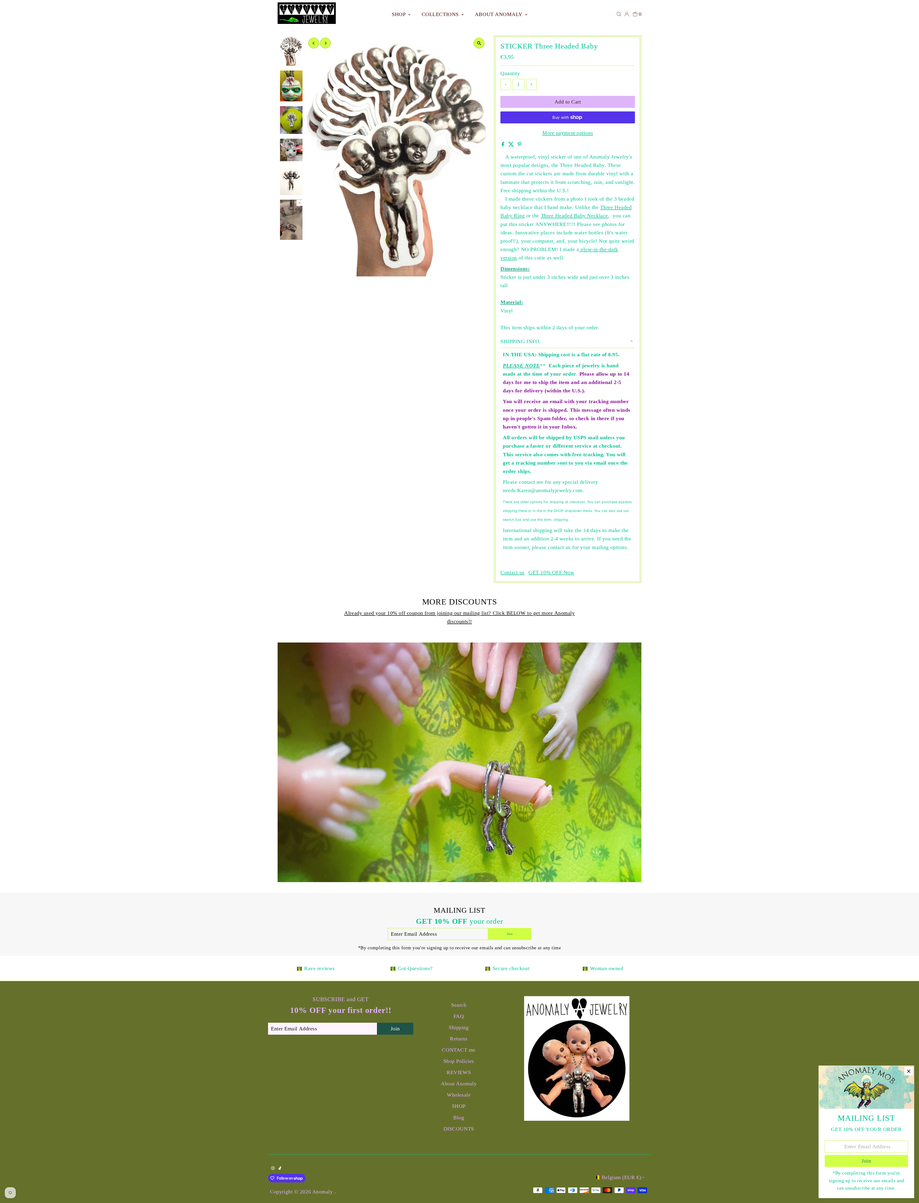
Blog (458, 1118)
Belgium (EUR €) (621, 1177)
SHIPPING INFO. (520, 341)
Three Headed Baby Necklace (574, 216)
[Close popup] (908, 1071)
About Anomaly (499, 14)
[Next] (325, 43)
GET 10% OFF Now (551, 572)
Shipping (459, 1027)
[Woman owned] (585, 968)
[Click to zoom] (479, 43)
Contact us (512, 572)
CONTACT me (459, 1050)
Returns (458, 1039)
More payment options (567, 133)
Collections (441, 14)
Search (458, 1005)
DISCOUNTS (458, 1129)
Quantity (510, 73)
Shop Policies (458, 1061)
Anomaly (323, 1192)
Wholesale (459, 1095)
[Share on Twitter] (512, 145)
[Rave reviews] (299, 968)
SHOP (399, 14)
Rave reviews (319, 968)
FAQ (459, 1016)
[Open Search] (619, 14)
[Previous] (313, 43)
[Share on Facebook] (504, 145)
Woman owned (606, 968)
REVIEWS (459, 1072)
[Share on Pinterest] (519, 145)
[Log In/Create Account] (627, 14)
